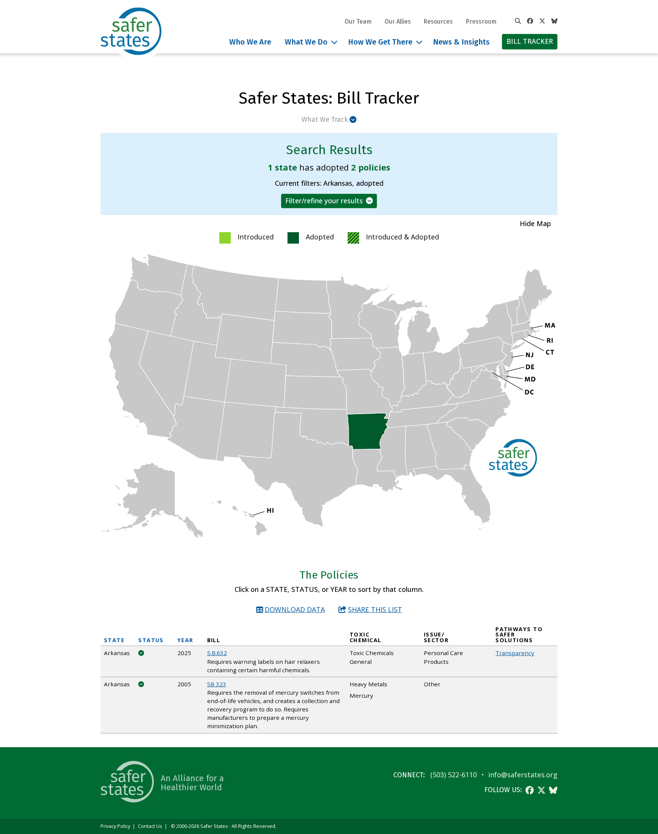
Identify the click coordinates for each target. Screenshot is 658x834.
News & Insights (461, 41)
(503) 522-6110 (453, 774)
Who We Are (250, 41)
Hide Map (535, 223)
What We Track (325, 119)
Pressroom (481, 21)
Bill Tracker (529, 41)
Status (151, 640)
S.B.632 (217, 653)
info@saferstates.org (522, 774)
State (114, 640)
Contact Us (150, 826)
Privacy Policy (115, 826)
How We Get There (380, 41)
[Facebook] (530, 21)
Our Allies (398, 21)
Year (185, 640)
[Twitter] (542, 21)
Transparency (514, 653)
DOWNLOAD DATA (295, 609)
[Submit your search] (518, 21)
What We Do (306, 41)
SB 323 (216, 684)
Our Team (358, 21)
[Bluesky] (554, 21)
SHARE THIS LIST (375, 609)
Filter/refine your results (324, 200)
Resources (438, 21)
